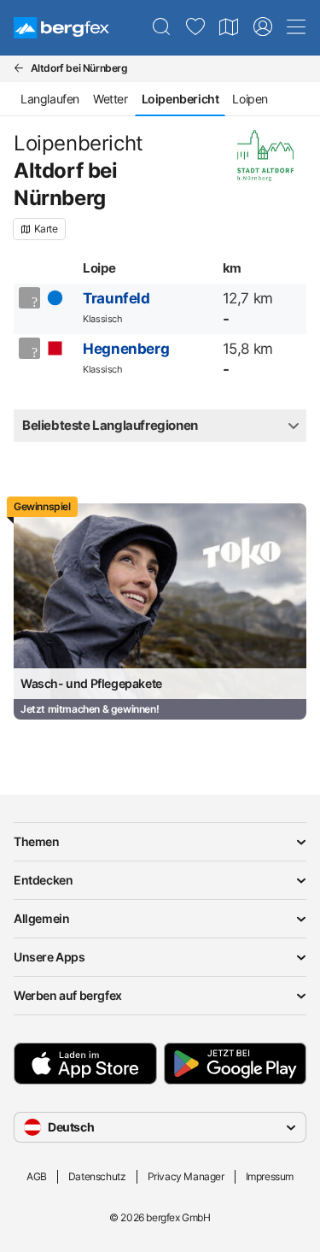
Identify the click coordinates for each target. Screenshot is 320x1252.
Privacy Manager (186, 1176)
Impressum (270, 1176)
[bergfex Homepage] (61, 27)
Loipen (250, 98)
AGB (36, 1176)
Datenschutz (97, 1176)
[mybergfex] (263, 27)
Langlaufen (49, 98)
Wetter (110, 98)
